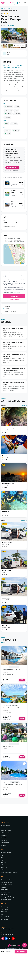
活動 (2, 860)
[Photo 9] (17, 663)
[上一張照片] (3, 655)
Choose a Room (21, 951)
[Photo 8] (15, 663)
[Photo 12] (20, 663)
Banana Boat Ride (5, 892)
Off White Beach (5, 842)
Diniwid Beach (4, 837)
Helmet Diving (4, 894)
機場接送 (3, 862)
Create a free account (14, 299)
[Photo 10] (18, 663)
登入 (19, 2)
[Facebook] (6, 938)
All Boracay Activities (6, 879)
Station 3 (8, 8)
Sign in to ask (14, 296)
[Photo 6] (13, 663)
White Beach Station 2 (6, 830)
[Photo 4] (10, 663)
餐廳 (2, 865)
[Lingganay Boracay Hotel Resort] (14, 770)
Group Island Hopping (6, 884)
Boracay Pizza (4, 919)
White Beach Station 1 (6, 828)
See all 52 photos (20, 45)
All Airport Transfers (6, 852)
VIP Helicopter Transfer (6, 869)
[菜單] (25, 3)
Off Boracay (4, 845)
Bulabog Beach (4, 835)
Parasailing (3, 887)
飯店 (2, 855)
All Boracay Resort (5, 825)
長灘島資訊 (4, 867)
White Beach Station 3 (6, 833)
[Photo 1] (7, 663)
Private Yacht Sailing (6, 899)
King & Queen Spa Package (7, 897)
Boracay (3, 8)
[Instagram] (2, 938)
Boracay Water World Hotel (11, 708)
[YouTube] (13, 938)
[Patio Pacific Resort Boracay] (14, 655)
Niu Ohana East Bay (9, 746)
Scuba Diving (4, 889)
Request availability (11, 167)
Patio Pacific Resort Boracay (11, 669)
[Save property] (24, 648)
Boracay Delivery (5, 916)
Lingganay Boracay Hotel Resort (12, 784)
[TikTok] (9, 938)
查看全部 (23, 405)
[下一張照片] (25, 655)
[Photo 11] (19, 663)
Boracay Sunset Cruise (6, 882)
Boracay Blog (4, 907)
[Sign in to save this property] (24, 648)
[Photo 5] (12, 663)
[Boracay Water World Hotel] (14, 693)
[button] (14, 254)
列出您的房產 (4, 909)
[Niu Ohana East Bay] (14, 732)
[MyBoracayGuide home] (7, 3)
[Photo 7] (14, 663)
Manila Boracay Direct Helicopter (9, 872)
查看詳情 (22, 680)
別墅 (2, 857)
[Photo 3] (9, 663)
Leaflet (22, 263)
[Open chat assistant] (24, 945)
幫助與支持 (4, 911)
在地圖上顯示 (11, 25)
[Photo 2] (8, 663)
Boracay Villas (4, 840)
